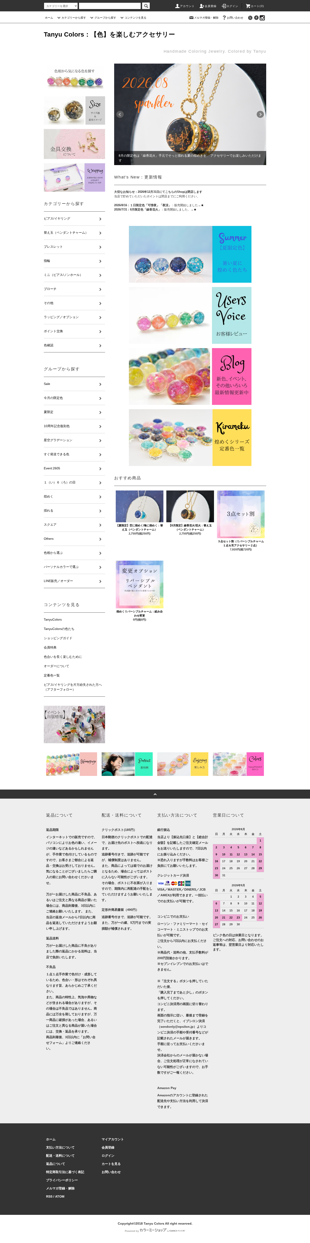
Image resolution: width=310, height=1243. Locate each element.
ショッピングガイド (58, 638)
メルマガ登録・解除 (206, 17)
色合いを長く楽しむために (63, 657)
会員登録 (211, 6)
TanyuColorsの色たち (59, 629)
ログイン (232, 6)
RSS (49, 1196)
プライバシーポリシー (62, 1180)
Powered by (132, 1231)
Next (260, 114)
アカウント (187, 6)
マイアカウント (113, 1139)
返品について (55, 1164)
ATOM (59, 1196)
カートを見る (111, 1164)
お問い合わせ (235, 17)
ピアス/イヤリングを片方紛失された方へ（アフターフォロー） (73, 687)
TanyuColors (53, 619)
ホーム (49, 17)
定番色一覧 (52, 675)
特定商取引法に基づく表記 (65, 1172)
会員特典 (50, 647)
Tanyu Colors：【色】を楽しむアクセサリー (109, 34)
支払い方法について (60, 1147)
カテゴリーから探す (74, 17)
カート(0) (257, 6)
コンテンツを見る (135, 17)
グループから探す (105, 17)
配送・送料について (60, 1155)
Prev (120, 114)
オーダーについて (56, 666)
